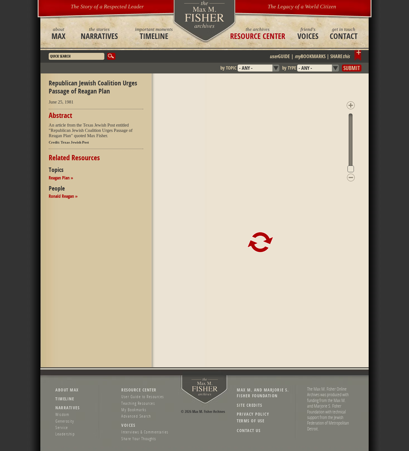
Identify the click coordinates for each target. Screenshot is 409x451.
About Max (67, 390)
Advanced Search (136, 416)
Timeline (154, 33)
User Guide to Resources (142, 396)
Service (61, 427)
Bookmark (357, 55)
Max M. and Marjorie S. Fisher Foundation (263, 393)
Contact (344, 33)
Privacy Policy (253, 414)
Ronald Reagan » (63, 196)
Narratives (99, 33)
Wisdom (62, 414)
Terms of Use (250, 421)
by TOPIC (228, 68)
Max (58, 33)
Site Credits (249, 405)
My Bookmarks (133, 409)
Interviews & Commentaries (145, 432)
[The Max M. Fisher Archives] (204, 14)
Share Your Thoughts (138, 438)
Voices (308, 33)
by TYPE (289, 68)
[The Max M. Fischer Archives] (204, 394)
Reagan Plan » (61, 178)
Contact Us (248, 430)
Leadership (65, 434)
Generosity (64, 421)
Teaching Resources (138, 403)
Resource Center (257, 33)
